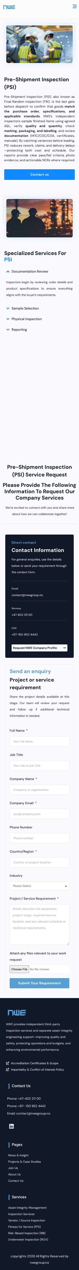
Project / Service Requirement (33, 898)
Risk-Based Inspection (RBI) (27, 1233)
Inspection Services (21, 1214)
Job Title (16, 755)
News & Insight (18, 1155)
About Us (14, 1174)
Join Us (13, 1168)
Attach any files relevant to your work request (38, 956)
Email (15, 588)
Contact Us (15, 1181)
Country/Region (22, 851)
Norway (16, 608)
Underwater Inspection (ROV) (28, 1239)
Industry (16, 876)
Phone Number (21, 827)
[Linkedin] (11, 1126)
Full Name (17, 730)
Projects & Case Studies (24, 1162)
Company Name (22, 779)
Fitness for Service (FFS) (24, 1227)
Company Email (22, 803)
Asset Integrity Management (27, 1208)
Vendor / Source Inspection (26, 1220)
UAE (14, 628)
